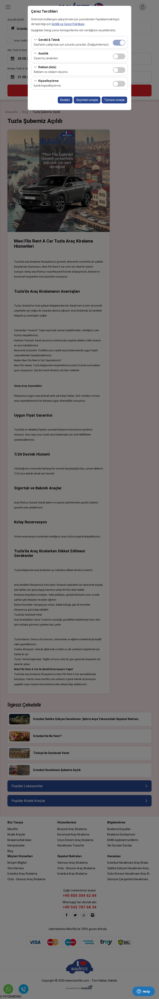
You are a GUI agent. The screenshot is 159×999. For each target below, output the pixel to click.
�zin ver (119, 56)
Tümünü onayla (114, 100)
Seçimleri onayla (87, 100)
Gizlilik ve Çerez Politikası (68, 24)
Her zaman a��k (119, 43)
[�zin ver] (119, 55)
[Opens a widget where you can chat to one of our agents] (143, 992)
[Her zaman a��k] (119, 42)
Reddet (65, 100)
